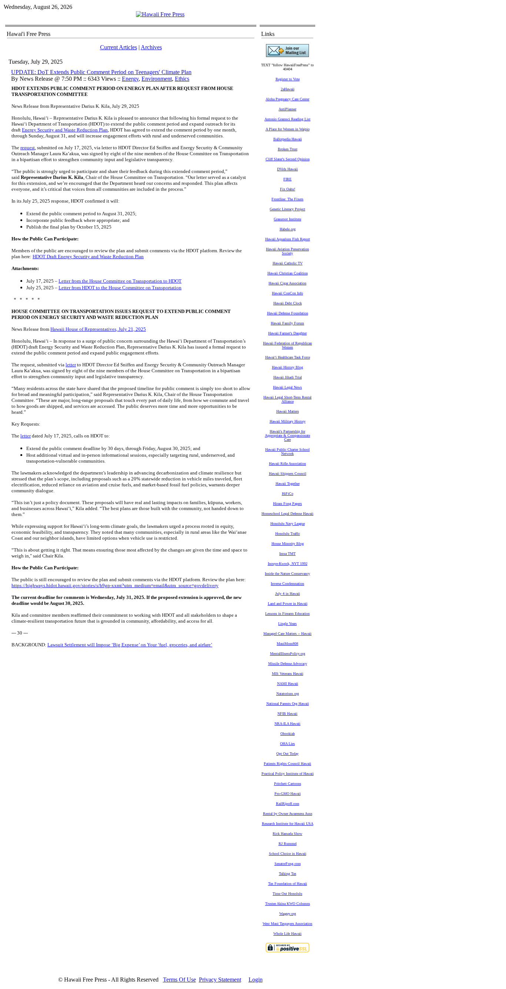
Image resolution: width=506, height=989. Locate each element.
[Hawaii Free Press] (160, 14)
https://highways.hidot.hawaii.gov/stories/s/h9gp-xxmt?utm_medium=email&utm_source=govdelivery (115, 585)
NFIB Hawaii (287, 714)
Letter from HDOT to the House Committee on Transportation (120, 287)
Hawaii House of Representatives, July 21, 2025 (98, 329)
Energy (130, 79)
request (27, 147)
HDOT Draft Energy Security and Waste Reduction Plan (88, 256)
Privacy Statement (220, 979)
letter (71, 364)
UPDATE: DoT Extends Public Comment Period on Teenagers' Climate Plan (101, 72)
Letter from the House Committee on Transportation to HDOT (120, 281)
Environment (157, 79)
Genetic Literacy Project (287, 209)
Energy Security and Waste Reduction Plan (65, 130)
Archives (151, 47)
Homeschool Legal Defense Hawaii (287, 514)
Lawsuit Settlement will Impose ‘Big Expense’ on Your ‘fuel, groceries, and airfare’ (129, 644)
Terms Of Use (179, 979)
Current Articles (118, 47)
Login (256, 979)
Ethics (182, 79)
